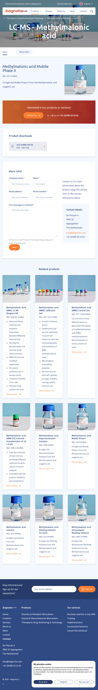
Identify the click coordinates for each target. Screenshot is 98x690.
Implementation (75, 622)
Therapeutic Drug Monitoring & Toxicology (41, 622)
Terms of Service (15, 243)
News (72, 11)
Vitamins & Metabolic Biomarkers (37, 614)
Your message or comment (21, 205)
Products (35, 11)
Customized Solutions (77, 626)
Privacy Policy (45, 240)
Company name (16, 178)
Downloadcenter (64, 3)
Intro (5, 51)
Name (36, 178)
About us (61, 11)
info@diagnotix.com (75, 232)
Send (14, 247)
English (87, 3)
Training (71, 618)
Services (48, 11)
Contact (83, 11)
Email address (16, 191)
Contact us (32, 115)
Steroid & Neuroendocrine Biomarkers (39, 618)
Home (5, 614)
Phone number (40, 191)
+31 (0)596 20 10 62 (69, 115)
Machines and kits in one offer (81, 614)
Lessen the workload (77, 630)
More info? (24, 51)
